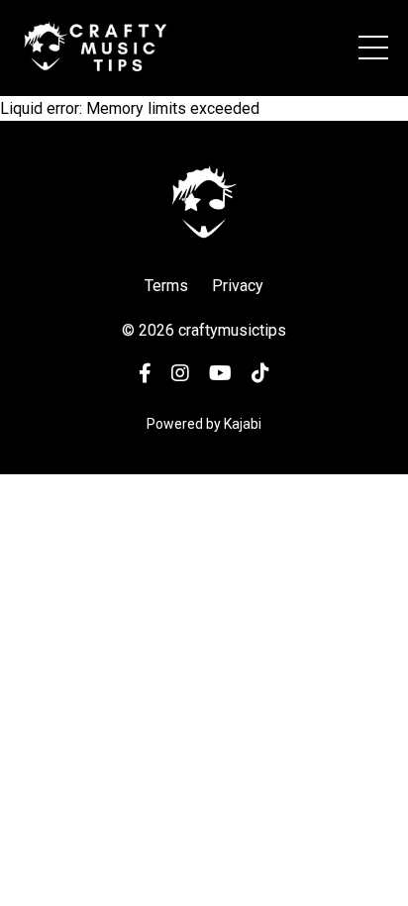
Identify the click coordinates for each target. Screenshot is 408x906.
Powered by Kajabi (204, 424)
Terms (166, 285)
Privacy (237, 285)
